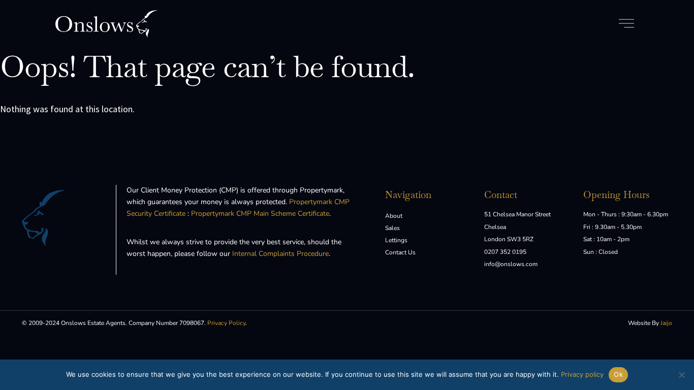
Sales (392, 228)
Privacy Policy (226, 323)
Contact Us (400, 252)
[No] (681, 375)
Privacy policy (582, 374)
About (393, 216)
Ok (618, 374)
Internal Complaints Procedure (280, 253)
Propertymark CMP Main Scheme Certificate (260, 213)
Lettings (396, 240)
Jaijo (666, 323)
